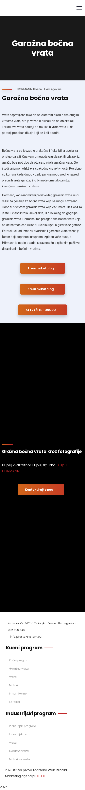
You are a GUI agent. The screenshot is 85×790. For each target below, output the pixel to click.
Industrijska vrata (20, 734)
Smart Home (18, 694)
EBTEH (40, 776)
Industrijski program (22, 726)
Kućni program (19, 660)
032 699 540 (16, 630)
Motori (13, 685)
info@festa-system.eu (26, 637)
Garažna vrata (19, 669)
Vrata (13, 677)
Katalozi (14, 702)
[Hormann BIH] (10, 8)
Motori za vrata (19, 759)
